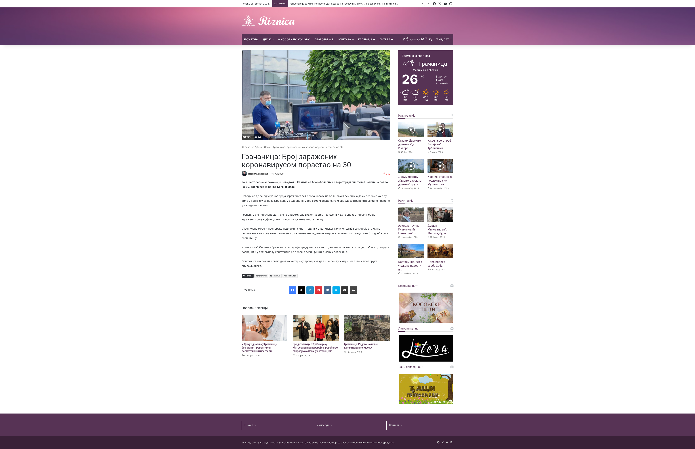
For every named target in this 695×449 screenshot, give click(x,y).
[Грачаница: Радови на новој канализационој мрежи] (367, 328)
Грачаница (275, 275)
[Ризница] (269, 21)
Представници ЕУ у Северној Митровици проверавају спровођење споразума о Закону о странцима (315, 348)
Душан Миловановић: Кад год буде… (437, 229)
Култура (344, 39)
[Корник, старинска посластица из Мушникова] (440, 166)
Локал (267, 147)
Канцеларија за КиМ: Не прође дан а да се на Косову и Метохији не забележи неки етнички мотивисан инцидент (356, 3)
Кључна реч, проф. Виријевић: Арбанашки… (439, 144)
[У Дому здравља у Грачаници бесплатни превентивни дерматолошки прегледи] (264, 328)
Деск (267, 39)
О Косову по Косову (294, 39)
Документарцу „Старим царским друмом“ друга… (410, 180)
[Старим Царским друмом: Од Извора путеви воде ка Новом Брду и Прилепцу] (411, 129)
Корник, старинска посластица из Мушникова (439, 180)
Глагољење (324, 39)
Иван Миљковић (257, 173)
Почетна (251, 39)
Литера (384, 39)
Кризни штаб (290, 275)
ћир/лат (442, 39)
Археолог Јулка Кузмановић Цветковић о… (408, 229)
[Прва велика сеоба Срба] (440, 251)
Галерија (365, 39)
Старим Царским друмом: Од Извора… (409, 144)
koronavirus (261, 275)
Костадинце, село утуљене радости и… (410, 265)
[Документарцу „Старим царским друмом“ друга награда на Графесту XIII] (411, 166)
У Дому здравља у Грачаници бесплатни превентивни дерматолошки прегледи (259, 348)
